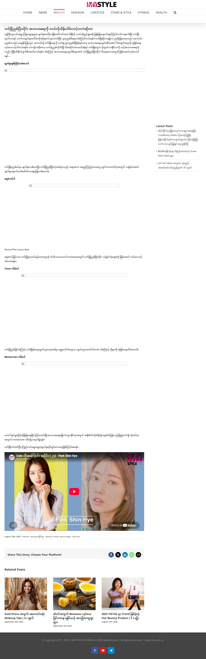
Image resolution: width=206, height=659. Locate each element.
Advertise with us (154, 640)
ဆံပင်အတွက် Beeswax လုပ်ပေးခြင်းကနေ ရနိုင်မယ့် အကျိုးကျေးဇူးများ (25, 618)
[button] (175, 12)
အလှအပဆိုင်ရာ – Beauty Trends (44, 536)
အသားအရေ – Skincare (70, 536)
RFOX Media (103, 640)
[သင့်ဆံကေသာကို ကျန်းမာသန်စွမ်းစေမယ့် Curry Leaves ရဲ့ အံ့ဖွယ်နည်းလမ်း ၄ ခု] (123, 579)
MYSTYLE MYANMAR (83, 640)
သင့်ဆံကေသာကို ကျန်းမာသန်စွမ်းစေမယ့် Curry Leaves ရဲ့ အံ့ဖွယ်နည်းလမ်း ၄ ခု (123, 618)
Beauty (26, 536)
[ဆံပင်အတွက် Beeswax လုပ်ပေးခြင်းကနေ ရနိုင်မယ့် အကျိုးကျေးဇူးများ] (26, 579)
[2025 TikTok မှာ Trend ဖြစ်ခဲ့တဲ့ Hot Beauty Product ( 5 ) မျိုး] (74, 579)
